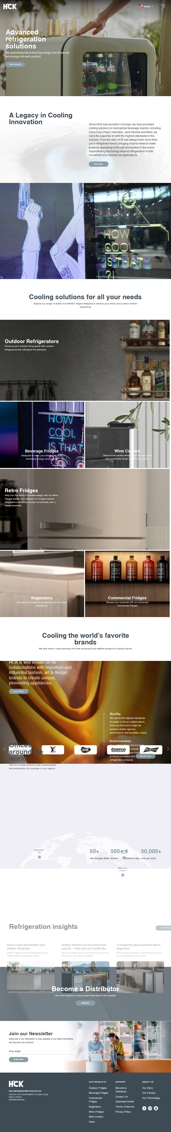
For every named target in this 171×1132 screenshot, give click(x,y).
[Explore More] (42, 608)
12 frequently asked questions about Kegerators (138, 947)
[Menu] (163, 6)
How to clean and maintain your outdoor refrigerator (26, 947)
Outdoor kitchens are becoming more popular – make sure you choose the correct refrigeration (84, 947)
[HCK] (16, 6)
